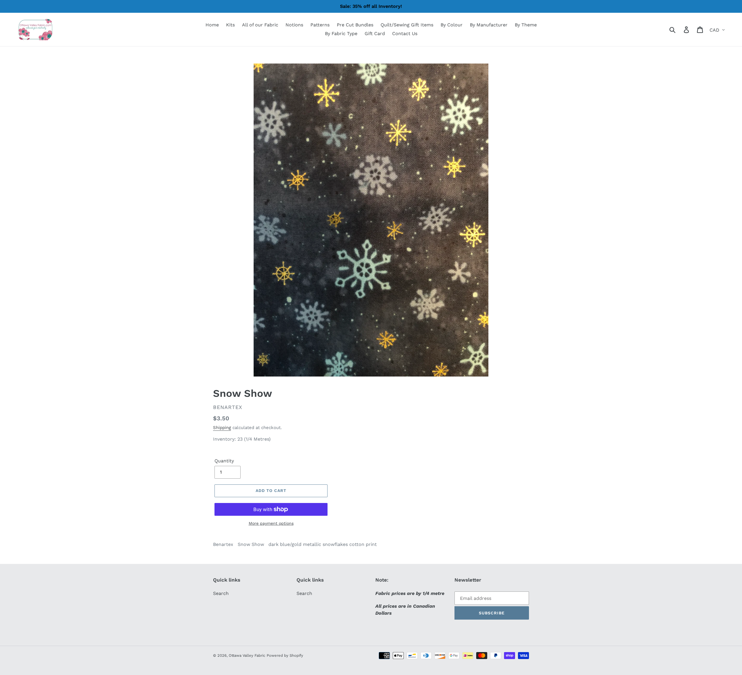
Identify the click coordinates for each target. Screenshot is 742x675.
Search (221, 593)
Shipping (222, 427)
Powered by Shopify (285, 655)
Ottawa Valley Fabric (247, 655)
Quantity (224, 461)
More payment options (271, 523)
